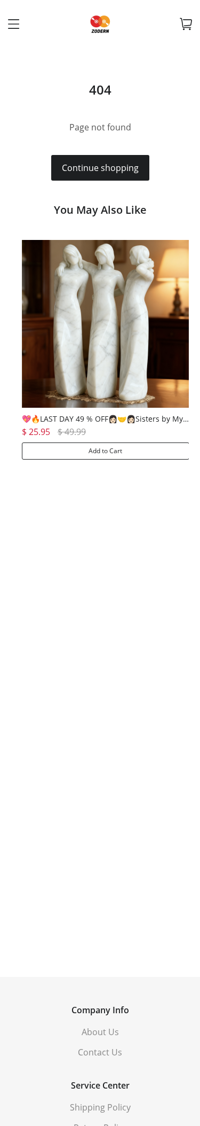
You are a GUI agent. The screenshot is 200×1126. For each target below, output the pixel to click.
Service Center (100, 1085)
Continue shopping (100, 168)
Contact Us (100, 1052)
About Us (100, 1032)
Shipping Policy (100, 1107)
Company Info (100, 1010)
